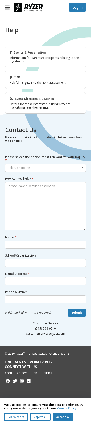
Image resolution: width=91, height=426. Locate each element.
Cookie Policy (66, 408)
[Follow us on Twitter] (15, 381)
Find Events (15, 362)
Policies (47, 373)
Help (35, 373)
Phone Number (16, 292)
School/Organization (20, 255)
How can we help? (19, 178)
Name (11, 237)
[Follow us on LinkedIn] (29, 381)
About (9, 373)
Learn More (16, 417)
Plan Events (41, 362)
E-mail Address (17, 273)
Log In (77, 7)
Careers (22, 373)
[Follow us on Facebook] (8, 381)
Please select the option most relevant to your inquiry (45, 158)
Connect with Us (21, 366)
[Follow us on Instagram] (22, 381)
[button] (7, 7)
